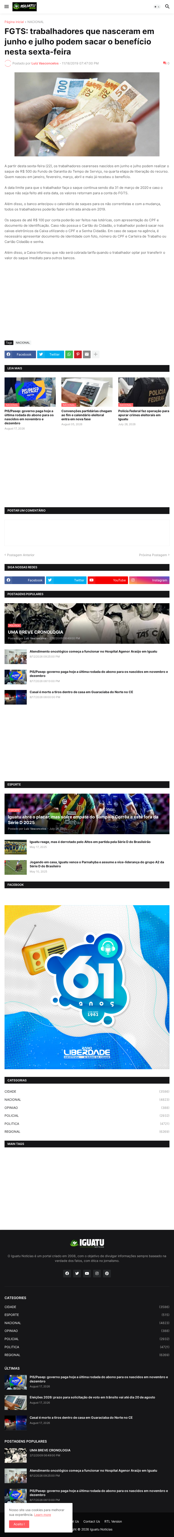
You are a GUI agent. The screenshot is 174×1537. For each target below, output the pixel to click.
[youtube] (87, 1273)
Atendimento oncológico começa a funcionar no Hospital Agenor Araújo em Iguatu (93, 651)
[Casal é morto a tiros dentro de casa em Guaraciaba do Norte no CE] (16, 697)
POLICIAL (87, 1115)
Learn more (42, 1514)
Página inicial (14, 22)
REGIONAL (87, 1131)
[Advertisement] (87, 303)
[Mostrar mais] (95, 354)
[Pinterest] (78, 354)
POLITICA (87, 1124)
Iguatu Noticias (101, 1529)
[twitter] (77, 1273)
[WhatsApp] (69, 354)
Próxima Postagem (153, 555)
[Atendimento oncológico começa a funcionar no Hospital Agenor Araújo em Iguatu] (16, 656)
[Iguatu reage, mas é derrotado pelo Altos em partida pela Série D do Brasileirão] (16, 847)
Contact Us (91, 1521)
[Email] (87, 354)
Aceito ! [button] (19, 1524)
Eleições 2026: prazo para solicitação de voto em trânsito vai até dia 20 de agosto (92, 1397)
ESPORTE (87, 1315)
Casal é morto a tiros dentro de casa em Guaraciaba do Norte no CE (81, 692)
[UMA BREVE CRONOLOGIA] (16, 1455)
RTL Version (113, 1521)
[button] (6, 7)
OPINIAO (87, 1108)
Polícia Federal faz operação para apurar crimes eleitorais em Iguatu (143, 415)
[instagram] (97, 1273)
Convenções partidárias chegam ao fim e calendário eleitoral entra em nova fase (86, 415)
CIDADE (87, 1091)
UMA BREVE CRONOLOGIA (50, 1450)
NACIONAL (35, 22)
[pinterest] (107, 1273)
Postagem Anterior (20, 555)
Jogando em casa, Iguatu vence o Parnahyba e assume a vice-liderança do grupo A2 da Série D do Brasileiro (97, 864)
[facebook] (67, 1273)
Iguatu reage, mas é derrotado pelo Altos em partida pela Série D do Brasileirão (90, 842)
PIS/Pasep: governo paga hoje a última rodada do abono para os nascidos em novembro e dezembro (29, 417)
